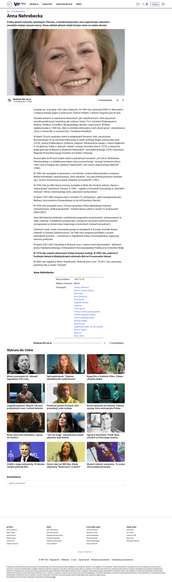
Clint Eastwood (11, 530)
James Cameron (92, 530)
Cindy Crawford (92, 544)
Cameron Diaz (131, 535)
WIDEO (79, 4)
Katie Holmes (11, 535)
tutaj (53, 577)
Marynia (77, 333)
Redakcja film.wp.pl (22, 99)
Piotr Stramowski (52, 532)
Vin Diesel (130, 532)
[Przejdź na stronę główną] (9, 6)
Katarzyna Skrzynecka (54, 541)
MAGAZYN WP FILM (64, 4)
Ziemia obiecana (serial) (85, 314)
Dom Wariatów (80, 296)
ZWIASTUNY (47, 4)
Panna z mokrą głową (83, 290)
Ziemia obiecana (81, 287)
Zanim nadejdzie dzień (84, 317)
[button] (145, 4)
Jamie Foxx (10, 541)
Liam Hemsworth (52, 530)
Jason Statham (51, 544)
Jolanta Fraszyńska (53, 538)
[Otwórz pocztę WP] (138, 4)
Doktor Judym (80, 330)
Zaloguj (155, 4)
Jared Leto (130, 530)
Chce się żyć (79, 308)
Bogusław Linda (92, 532)
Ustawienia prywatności (122, 560)
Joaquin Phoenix (12, 544)
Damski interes (80, 321)
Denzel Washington (93, 541)
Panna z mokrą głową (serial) (87, 311)
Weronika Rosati (92, 538)
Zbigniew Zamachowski (54, 535)
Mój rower (78, 293)
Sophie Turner (11, 538)
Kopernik (78, 305)
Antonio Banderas (93, 535)
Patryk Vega (10, 532)
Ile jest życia (79, 324)
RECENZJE (34, 4)
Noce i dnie (79, 336)
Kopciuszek (79, 299)
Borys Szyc (130, 538)
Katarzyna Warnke (133, 541)
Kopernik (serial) (81, 302)
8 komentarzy (106, 100)
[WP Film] (22, 4)
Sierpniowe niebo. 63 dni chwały (88, 327)
